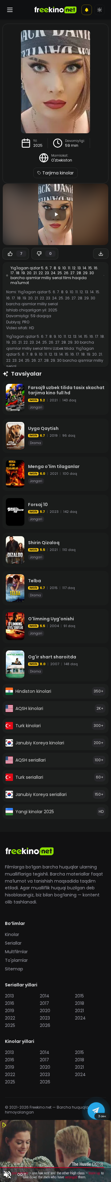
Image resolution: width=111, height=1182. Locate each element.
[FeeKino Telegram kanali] (96, 1112)
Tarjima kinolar (58, 173)
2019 (9, 1011)
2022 (10, 1018)
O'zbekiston (61, 160)
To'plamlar (16, 960)
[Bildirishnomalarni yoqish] (86, 10)
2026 (45, 1025)
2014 (44, 996)
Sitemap (14, 969)
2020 (45, 1011)
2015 (79, 996)
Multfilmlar (16, 952)
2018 (79, 1003)
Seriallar (13, 943)
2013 (9, 996)
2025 (38, 145)
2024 (80, 1018)
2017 (44, 1003)
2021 (79, 1011)
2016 (9, 1003)
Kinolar (12, 934)
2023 (45, 1018)
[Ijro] (55, 214)
